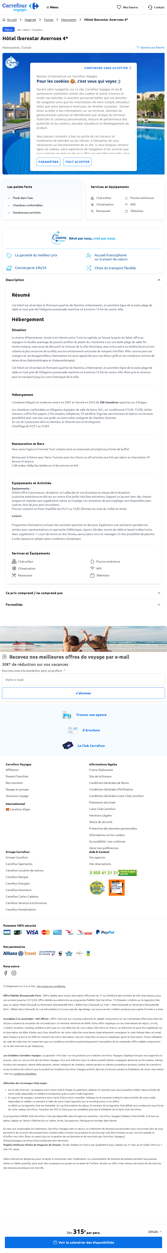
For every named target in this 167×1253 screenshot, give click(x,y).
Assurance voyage (17, 796)
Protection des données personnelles (113, 828)
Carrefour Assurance (19, 890)
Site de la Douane (100, 776)
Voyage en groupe (17, 789)
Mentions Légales (100, 815)
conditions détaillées (24, 1073)
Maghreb (30, 19)
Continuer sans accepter (106, 68)
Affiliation (12, 769)
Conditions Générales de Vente (109, 782)
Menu (54, 7)
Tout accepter (77, 162)
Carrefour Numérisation (21, 909)
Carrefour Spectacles (19, 864)
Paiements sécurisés (102, 802)
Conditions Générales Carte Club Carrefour (116, 796)
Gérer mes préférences (103, 848)
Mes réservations (100, 864)
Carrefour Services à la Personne (26, 903)
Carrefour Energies (18, 883)
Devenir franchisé (17, 776)
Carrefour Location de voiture (25, 870)
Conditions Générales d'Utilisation (111, 789)
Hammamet (68, 19)
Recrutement (14, 782)
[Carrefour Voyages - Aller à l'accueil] (20, 7)
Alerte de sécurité (100, 822)
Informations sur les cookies (107, 835)
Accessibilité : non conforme (107, 841)
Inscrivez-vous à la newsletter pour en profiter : (34, 671)
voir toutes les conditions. (51, 986)
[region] (83, 117)
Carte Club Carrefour (102, 809)
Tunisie (48, 19)
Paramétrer (48, 162)
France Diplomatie (101, 769)
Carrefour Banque (17, 877)
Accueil (12, 19)
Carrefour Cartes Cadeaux (22, 896)
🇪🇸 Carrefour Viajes (18, 809)
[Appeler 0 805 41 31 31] (125, 872)
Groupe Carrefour (17, 857)
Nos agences (97, 857)
